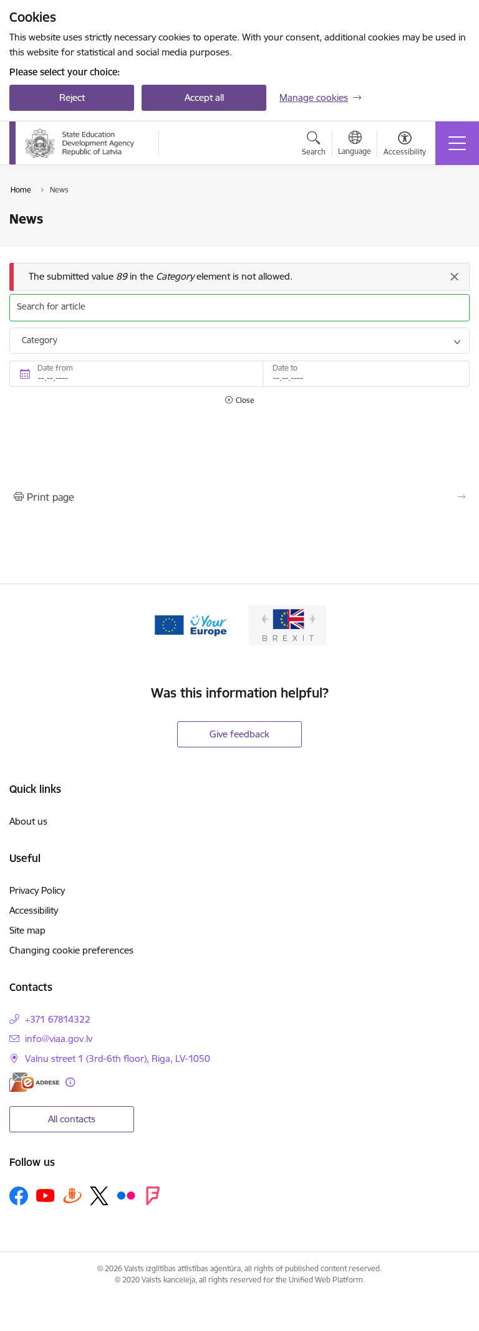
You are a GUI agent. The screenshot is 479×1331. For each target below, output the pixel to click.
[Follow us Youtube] (45, 1195)
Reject (72, 97)
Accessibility (33, 910)
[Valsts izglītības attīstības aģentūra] (83, 143)
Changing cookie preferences (71, 950)
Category (39, 340)
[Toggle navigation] (457, 143)
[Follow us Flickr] (126, 1195)
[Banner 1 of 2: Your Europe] (191, 624)
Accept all (204, 97)
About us (28, 821)
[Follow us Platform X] (99, 1196)
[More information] (70, 1082)
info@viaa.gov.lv (58, 1038)
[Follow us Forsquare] (152, 1196)
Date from (55, 367)
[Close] (454, 276)
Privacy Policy (37, 890)
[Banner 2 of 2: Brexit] (287, 624)
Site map (27, 930)
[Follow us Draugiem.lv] (72, 1195)
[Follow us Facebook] (18, 1196)
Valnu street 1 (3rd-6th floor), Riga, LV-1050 (117, 1058)
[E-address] (34, 1082)
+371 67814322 (57, 1019)
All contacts (71, 1119)
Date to (285, 367)
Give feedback (239, 734)
